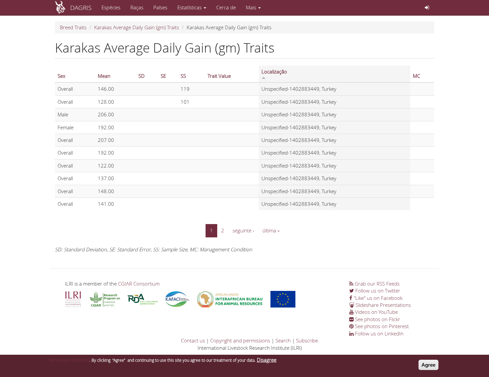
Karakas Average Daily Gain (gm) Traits (136, 27)
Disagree (266, 359)
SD (141, 75)
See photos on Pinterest (381, 326)
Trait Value (219, 75)
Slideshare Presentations (382, 305)
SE (163, 75)
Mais (251, 7)
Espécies (110, 7)
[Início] (62, 7)
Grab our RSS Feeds (376, 283)
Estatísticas (190, 7)
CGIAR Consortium (139, 283)
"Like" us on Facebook (377, 298)
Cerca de (226, 7)
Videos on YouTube (376, 312)
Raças (136, 7)
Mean (104, 75)
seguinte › (243, 230)
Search (283, 340)
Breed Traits (73, 27)
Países (160, 7)
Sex (61, 75)
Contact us (193, 340)
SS (183, 75)
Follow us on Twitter (377, 290)
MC (416, 75)
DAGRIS (80, 7)
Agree (428, 365)
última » (270, 230)
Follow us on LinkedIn (379, 333)
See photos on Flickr (377, 319)
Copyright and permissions (240, 340)
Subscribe (307, 340)
